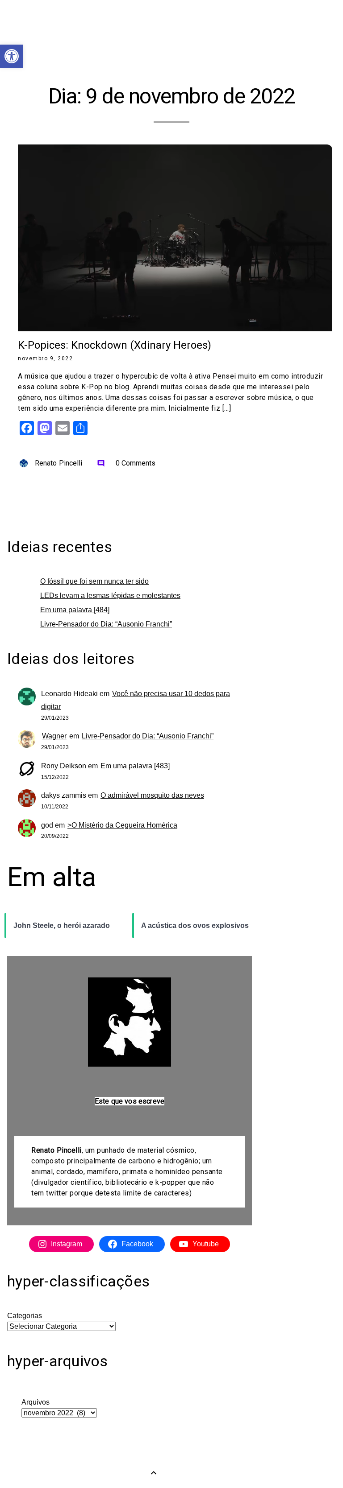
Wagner (54, 736)
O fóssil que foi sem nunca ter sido (94, 581)
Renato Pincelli (59, 463)
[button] (11, 56)
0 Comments (126, 463)
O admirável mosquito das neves (152, 795)
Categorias (24, 1315)
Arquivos (35, 1402)
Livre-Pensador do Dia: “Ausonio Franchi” (106, 624)
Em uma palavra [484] (74, 610)
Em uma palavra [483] (135, 766)
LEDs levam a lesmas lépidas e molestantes (110, 595)
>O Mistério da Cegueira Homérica (122, 825)
